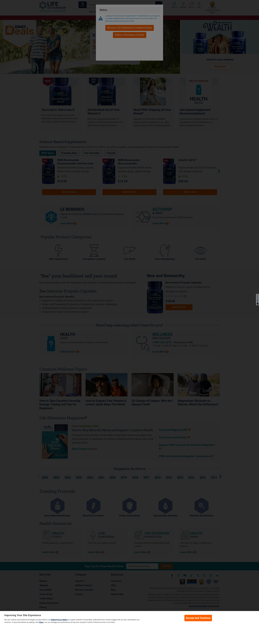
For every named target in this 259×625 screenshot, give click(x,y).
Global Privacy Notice (59, 620)
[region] (129, 618)
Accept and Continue (198, 618)
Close (41, 622)
